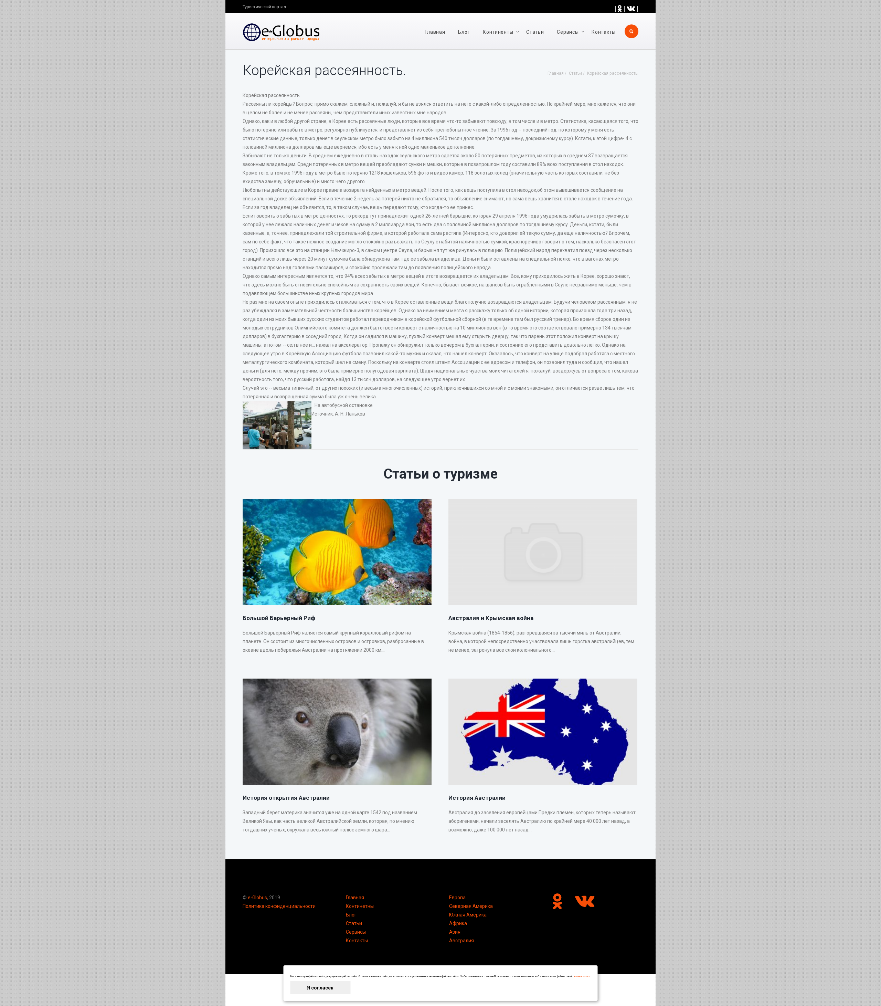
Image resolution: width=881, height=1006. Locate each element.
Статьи (535, 32)
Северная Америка (471, 906)
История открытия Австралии (286, 797)
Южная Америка (468, 915)
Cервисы (568, 32)
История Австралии (477, 797)
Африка (458, 923)
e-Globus (257, 897)
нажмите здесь (582, 976)
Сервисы (356, 932)
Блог (464, 32)
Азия (454, 932)
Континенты (498, 32)
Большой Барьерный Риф (279, 618)
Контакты (604, 32)
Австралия (461, 940)
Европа (457, 897)
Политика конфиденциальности (279, 906)
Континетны (360, 906)
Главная (435, 32)
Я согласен (320, 988)
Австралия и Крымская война (490, 618)
